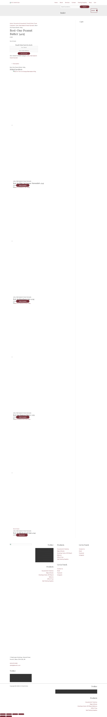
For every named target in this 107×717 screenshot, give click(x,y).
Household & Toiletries (48, 570)
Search (84, 6)
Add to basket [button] (22, 185)
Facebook (59, 573)
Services (67, 2)
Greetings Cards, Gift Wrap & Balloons (87, 706)
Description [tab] (16, 63)
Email (58, 570)
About (61, 2)
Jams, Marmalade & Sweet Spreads (25, 25)
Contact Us (60, 568)
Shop (90, 2)
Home (56, 2)
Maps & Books (50, 573)
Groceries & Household (20, 23)
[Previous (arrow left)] (3, 716)
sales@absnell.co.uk (15, 665)
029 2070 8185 (13, 663)
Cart (95, 2)
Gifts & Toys (50, 579)
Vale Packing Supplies (48, 581)
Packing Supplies (82, 2)
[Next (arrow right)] (9, 716)
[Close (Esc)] (21, 714)
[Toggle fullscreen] (9, 714)
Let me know (24, 53)
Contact (74, 2)
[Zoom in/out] (3, 714)
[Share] (15, 714)
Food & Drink (30, 23)
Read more (22, 535)
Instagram (59, 575)
